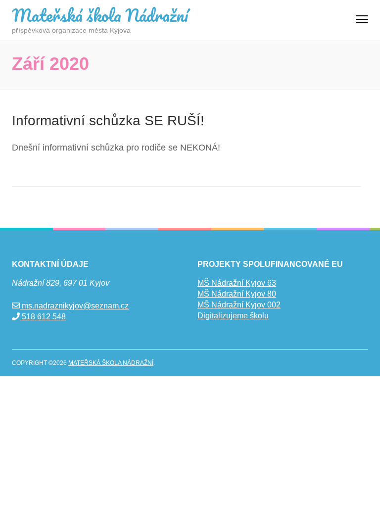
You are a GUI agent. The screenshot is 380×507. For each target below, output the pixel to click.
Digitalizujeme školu (233, 315)
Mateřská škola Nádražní (100, 15)
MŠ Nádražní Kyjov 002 (239, 305)
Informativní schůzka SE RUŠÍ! (108, 120)
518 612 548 (43, 316)
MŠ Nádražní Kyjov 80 (236, 294)
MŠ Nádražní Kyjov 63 (236, 283)
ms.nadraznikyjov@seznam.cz (74, 306)
